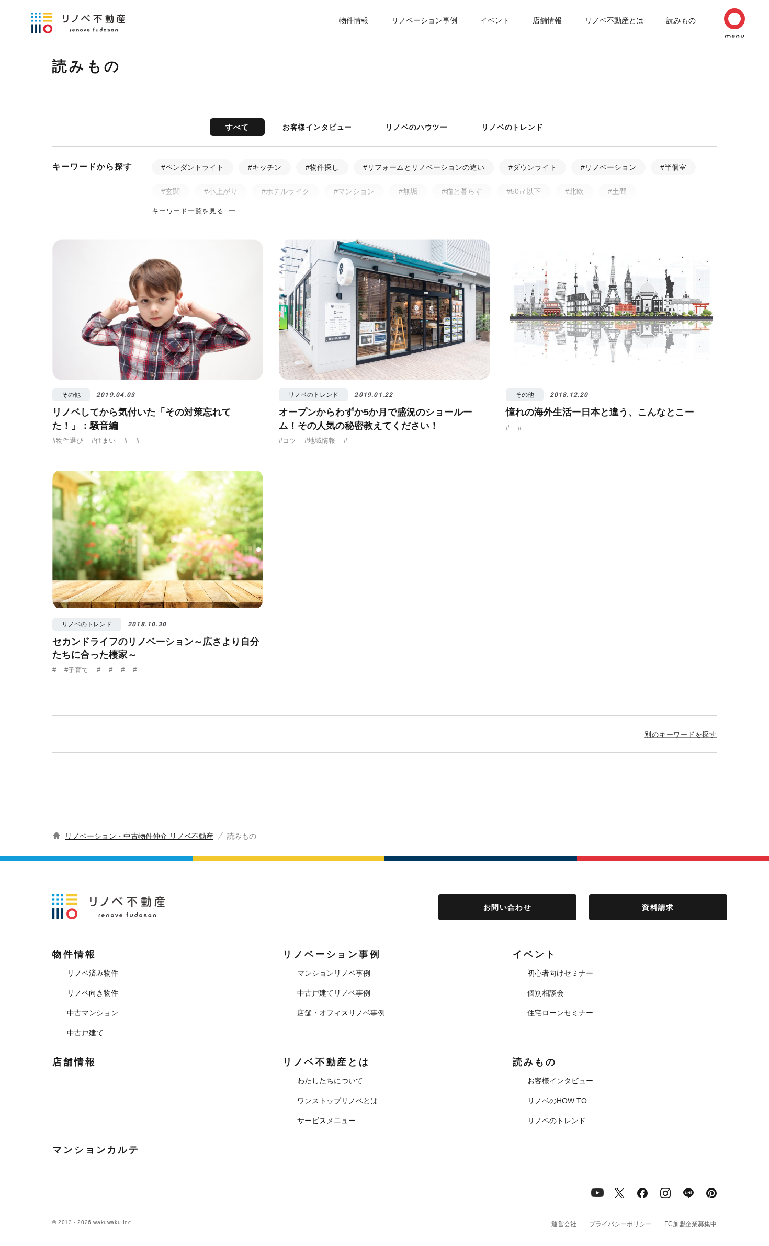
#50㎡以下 (523, 191)
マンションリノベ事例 (333, 973)
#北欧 (574, 191)
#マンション (354, 191)
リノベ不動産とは (614, 20)
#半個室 (673, 167)
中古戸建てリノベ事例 (333, 993)
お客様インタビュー (317, 127)
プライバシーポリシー (620, 1224)
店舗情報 (547, 20)
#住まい (104, 440)
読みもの (681, 20)
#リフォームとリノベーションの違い (423, 167)
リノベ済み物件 (92, 973)
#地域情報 (319, 440)
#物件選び (67, 440)
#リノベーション (608, 167)
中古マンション (92, 1012)
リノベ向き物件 (92, 993)
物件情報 (353, 20)
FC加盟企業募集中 (690, 1224)
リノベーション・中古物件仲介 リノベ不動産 (139, 836)
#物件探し (322, 167)
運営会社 (563, 1224)
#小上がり (221, 191)
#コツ (287, 440)
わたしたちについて (330, 1080)
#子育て (76, 670)
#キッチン (264, 167)
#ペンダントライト (192, 167)
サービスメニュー (326, 1120)
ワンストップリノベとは (337, 1100)
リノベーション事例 (424, 20)
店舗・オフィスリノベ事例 (341, 1012)
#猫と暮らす (462, 191)
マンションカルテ (96, 1150)
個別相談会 (545, 993)
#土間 (617, 191)
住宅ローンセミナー (560, 1012)
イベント (495, 20)
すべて (237, 127)
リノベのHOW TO (557, 1100)
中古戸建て (85, 1032)
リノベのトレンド (512, 127)
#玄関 (170, 191)
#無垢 (408, 191)
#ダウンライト (532, 167)
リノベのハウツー (417, 127)
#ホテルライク (286, 191)
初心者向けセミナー (560, 973)
